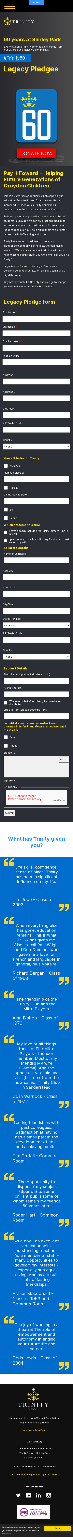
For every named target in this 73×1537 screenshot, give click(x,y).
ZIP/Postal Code (12, 423)
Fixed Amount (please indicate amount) (27, 674)
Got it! (57, 1528)
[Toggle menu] (9, 6)
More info (6, 1533)
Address (8, 374)
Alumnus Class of (14, 472)
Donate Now (36, 153)
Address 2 (9, 391)
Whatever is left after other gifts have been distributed (35, 703)
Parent (14, 487)
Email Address (11, 341)
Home (36, 2)
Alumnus (15, 465)
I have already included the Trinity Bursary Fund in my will (38, 532)
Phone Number (11, 355)
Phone (13, 745)
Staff (12, 509)
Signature (9, 752)
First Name (8, 312)
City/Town (8, 408)
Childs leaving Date (15, 494)
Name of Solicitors (15, 553)
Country (7, 439)
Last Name (8, 326)
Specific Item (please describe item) (25, 709)
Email (13, 737)
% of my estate (12, 687)
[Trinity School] (34, 1399)
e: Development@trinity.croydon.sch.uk (34, 1474)
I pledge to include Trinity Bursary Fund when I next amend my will (39, 541)
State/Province (12, 618)
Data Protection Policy (34, 1430)
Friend (13, 518)
